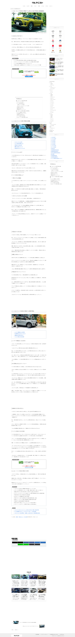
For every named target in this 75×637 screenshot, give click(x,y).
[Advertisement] (29, 88)
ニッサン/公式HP (53, 138)
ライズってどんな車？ (54, 167)
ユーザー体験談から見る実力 (21, 112)
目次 (18, 98)
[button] (34, 544)
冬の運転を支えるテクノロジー (21, 113)
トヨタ (13, 538)
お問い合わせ (62, 634)
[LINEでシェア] (23, 544)
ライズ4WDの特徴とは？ (21, 103)
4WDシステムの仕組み (21, 104)
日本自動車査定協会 (54, 155)
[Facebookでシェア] (28, 542)
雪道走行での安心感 (18, 145)
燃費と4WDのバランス (20, 108)
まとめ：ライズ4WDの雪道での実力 (22, 117)
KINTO (29, 76)
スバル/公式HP (53, 144)
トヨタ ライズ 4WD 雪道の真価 (22, 100)
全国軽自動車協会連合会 (54, 151)
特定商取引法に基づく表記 (54, 634)
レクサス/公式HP (53, 145)
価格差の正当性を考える (20, 114)
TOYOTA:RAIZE (29, 138)
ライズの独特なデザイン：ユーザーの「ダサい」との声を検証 (25, 511)
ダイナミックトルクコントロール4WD (23, 105)
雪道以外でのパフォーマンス (21, 109)
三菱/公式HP (53, 148)
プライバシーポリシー (45, 634)
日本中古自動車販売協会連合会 (55, 152)
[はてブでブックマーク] (40, 542)
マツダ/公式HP (53, 141)
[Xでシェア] (17, 542)
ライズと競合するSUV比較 (19, 336)
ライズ (16, 538)
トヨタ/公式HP (53, 137)
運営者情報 (37, 634)
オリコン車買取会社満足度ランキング (56, 158)
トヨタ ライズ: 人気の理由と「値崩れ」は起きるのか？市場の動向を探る (27, 513)
